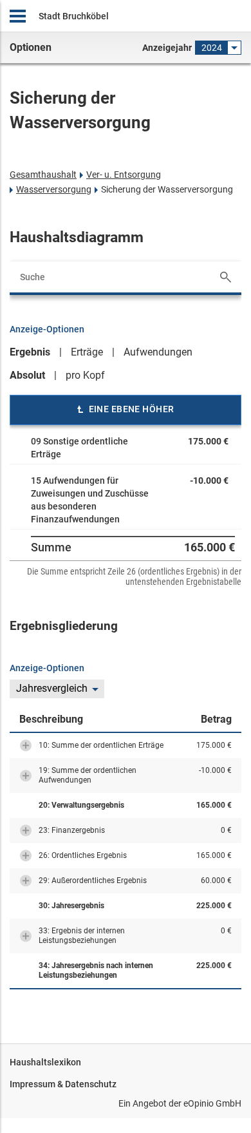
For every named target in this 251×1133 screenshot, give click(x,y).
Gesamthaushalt (43, 174)
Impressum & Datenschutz (63, 1084)
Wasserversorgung (53, 189)
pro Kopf (85, 375)
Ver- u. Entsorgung (123, 174)
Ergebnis (30, 352)
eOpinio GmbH (212, 1103)
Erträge (87, 352)
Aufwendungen (158, 352)
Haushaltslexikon (45, 1062)
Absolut (27, 375)
